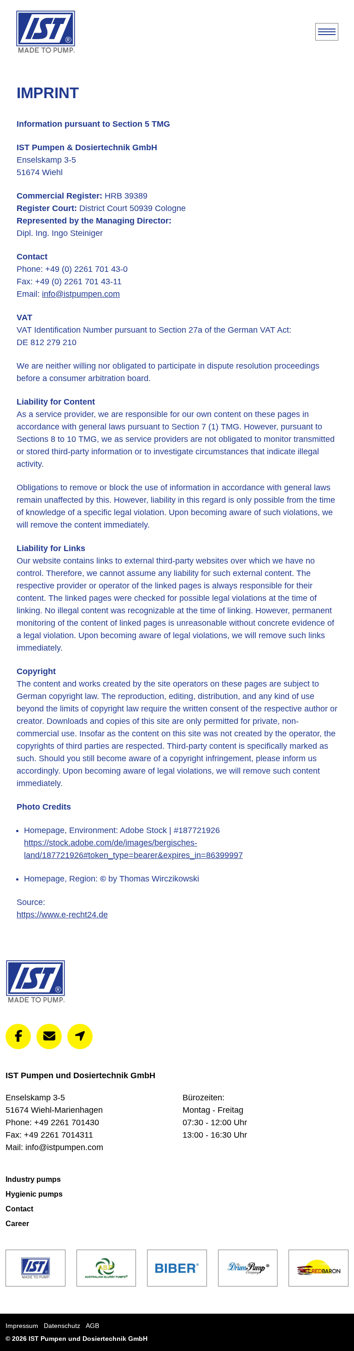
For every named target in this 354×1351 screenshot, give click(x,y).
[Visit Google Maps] (80, 1036)
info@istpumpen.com (81, 294)
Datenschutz (62, 1325)
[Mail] (49, 1036)
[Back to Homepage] (46, 32)
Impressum (22, 1325)
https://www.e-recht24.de (62, 914)
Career (17, 1224)
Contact (19, 1209)
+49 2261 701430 (66, 1122)
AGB (92, 1325)
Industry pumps (33, 1179)
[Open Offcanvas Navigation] (326, 32)
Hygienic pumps (34, 1194)
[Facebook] (18, 1036)
